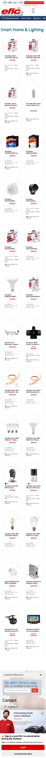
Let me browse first (23, 754)
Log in (23, 747)
